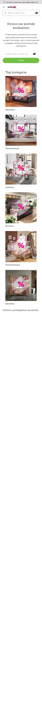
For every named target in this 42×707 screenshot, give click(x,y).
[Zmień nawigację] (4, 7)
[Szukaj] (5, 13)
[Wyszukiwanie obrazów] (36, 13)
